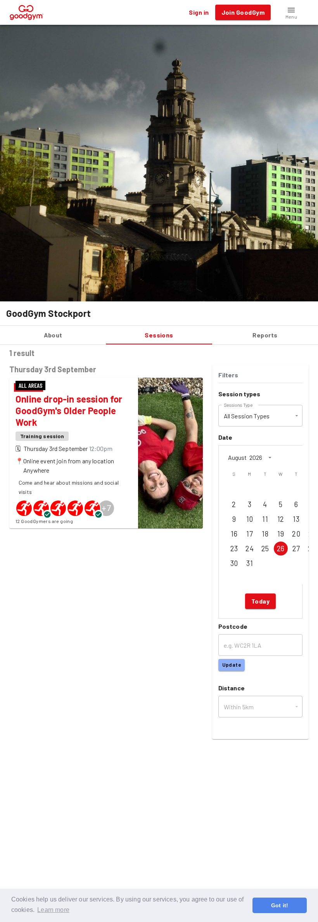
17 (249, 534)
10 (249, 519)
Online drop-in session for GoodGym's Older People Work (69, 410)
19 (280, 534)
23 (234, 548)
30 (234, 563)
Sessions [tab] (159, 335)
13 (296, 519)
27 (296, 548)
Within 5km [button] (239, 706)
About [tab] (53, 335)
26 (281, 548)
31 (249, 563)
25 (265, 548)
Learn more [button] (53, 910)
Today (260, 601)
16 (234, 534)
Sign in (199, 12)
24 (249, 548)
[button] (291, 12)
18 (265, 534)
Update (231, 665)
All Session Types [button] (247, 416)
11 (265, 519)
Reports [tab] (264, 335)
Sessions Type (238, 405)
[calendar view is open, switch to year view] (269, 457)
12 (280, 519)
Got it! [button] (279, 905)
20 (296, 534)
